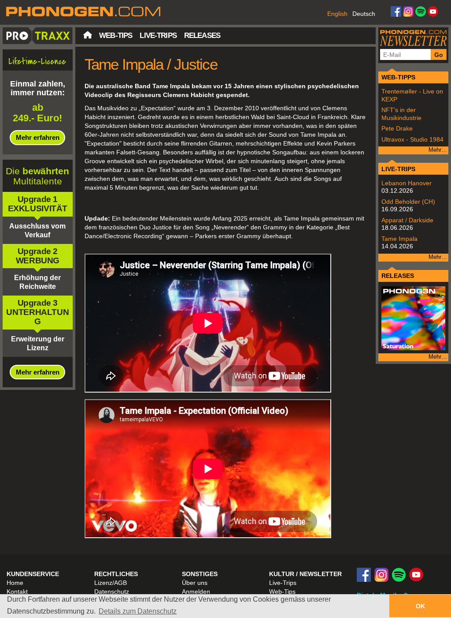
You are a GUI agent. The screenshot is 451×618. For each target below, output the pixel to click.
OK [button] (420, 606)
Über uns (194, 582)
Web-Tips (115, 35)
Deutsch (363, 13)
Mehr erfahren (37, 137)
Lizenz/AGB (110, 582)
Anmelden (196, 591)
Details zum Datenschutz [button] (138, 611)
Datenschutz (111, 591)
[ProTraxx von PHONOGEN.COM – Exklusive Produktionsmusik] (225, 12)
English (337, 13)
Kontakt (17, 591)
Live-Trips (158, 35)
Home (15, 582)
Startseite (87, 35)
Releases (202, 35)
